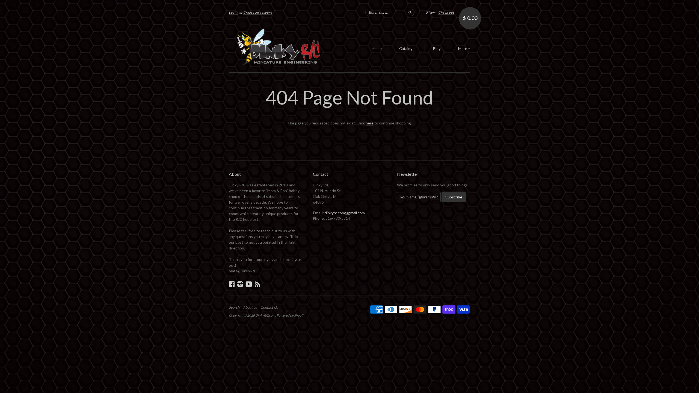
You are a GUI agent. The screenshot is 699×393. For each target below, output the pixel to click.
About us (250, 307)
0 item (431, 12)
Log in (233, 12)
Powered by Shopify (291, 315)
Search (234, 307)
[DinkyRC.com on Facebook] (232, 284)
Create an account (257, 12)
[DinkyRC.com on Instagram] (240, 284)
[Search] (410, 12)
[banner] (279, 47)
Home (377, 48)
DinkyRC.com (265, 315)
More (463, 48)
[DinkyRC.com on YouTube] (249, 284)
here (370, 123)
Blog (437, 48)
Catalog (406, 48)
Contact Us (269, 307)
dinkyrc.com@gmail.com (345, 212)
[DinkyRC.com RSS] (257, 284)
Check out (446, 12)
